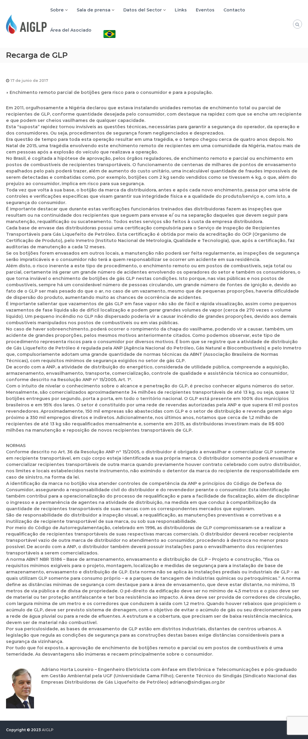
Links (181, 10)
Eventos (205, 10)
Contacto (234, 10)
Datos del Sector (142, 10)
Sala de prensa (93, 10)
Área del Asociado (70, 30)
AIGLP (48, 730)
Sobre (57, 10)
